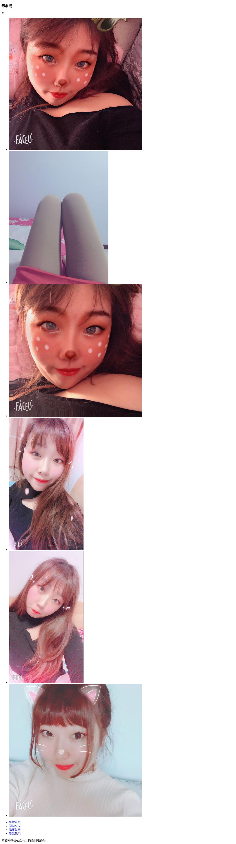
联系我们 (15, 833)
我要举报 (15, 829)
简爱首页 (15, 822)
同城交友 (15, 825)
